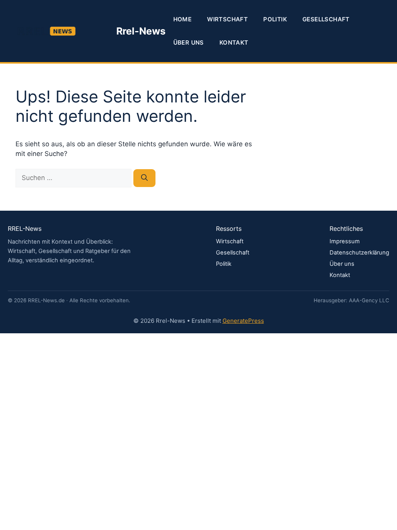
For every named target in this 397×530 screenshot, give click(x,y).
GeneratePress (243, 320)
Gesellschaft (326, 19)
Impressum (345, 241)
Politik (275, 19)
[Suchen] (144, 178)
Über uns (188, 42)
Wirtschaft (227, 19)
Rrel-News (141, 31)
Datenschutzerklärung (359, 252)
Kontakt (234, 42)
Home (182, 19)
